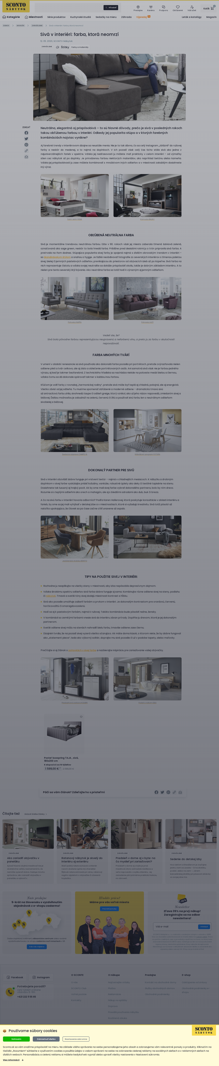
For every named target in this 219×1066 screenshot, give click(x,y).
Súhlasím (16, 1039)
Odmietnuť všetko (46, 1039)
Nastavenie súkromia (76, 1039)
